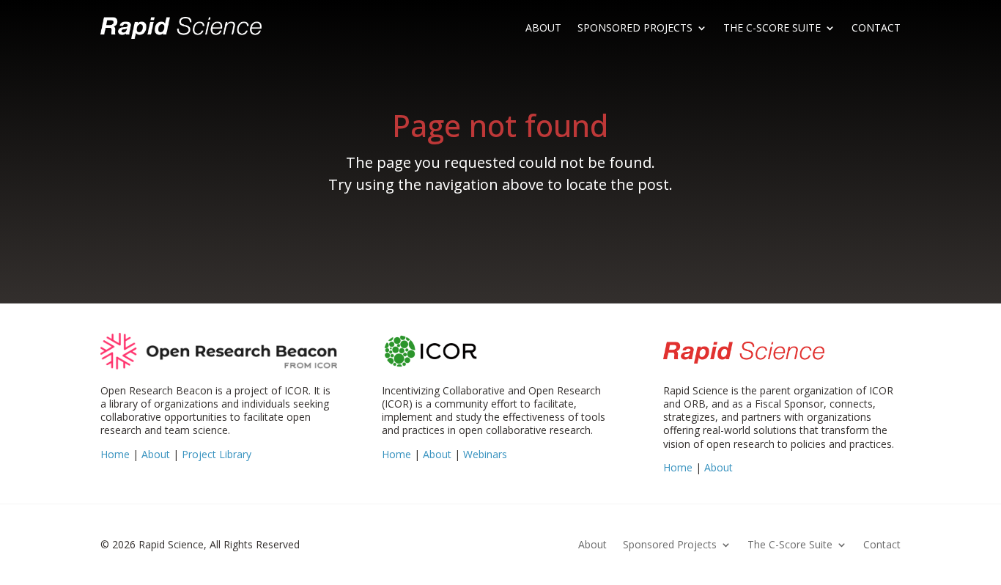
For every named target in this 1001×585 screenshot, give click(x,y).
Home (115, 454)
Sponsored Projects (634, 27)
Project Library (216, 454)
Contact (876, 27)
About (543, 27)
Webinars (485, 454)
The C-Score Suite (772, 27)
